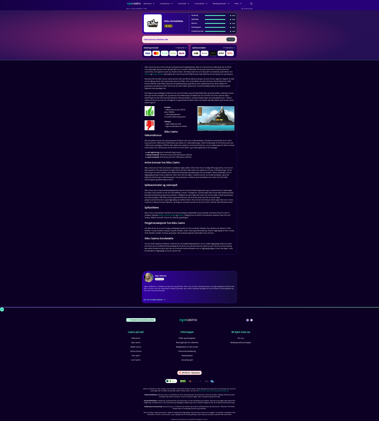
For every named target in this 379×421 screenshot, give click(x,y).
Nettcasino (148, 3)
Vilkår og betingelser (187, 338)
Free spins (136, 355)
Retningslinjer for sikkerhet (187, 342)
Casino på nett (136, 332)
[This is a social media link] (247, 320)
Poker (237, 3)
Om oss (241, 338)
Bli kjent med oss (241, 332)
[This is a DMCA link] (183, 381)
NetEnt (161, 215)
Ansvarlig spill (187, 360)
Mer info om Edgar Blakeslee (153, 300)
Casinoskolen (199, 3)
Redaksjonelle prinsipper (240, 342)
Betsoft (180, 215)
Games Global (157, 74)
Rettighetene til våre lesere (187, 347)
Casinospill (182, 3)
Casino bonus (136, 351)
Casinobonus (165, 3)
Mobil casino (135, 347)
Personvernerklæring (187, 351)
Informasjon (187, 332)
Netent (147, 74)
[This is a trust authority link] (196, 381)
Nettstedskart (187, 355)
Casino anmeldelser (136, 8)
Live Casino (136, 360)
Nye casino (135, 342)
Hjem (127, 8)
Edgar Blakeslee (161, 276)
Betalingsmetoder (219, 3)
